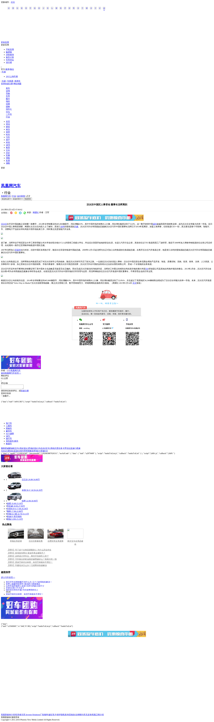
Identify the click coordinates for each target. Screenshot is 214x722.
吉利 (62, 227)
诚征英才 (52, 715)
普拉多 (59, 448)
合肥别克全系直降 (55, 541)
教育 (8, 148)
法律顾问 (79, 715)
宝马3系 (18, 448)
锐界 (24, 501)
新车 (8, 88)
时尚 (8, 134)
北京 (13, 2)
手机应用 (10, 49)
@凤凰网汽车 (15, 370)
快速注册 (9, 84)
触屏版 (9, 52)
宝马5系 (49, 448)
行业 (8, 117)
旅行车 (9, 438)
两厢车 (9, 428)
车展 (4, 72)
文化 (8, 150)
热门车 (9, 423)
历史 (8, 153)
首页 (8, 121)
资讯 (8, 124)
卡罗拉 (65, 448)
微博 (7, 69)
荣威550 (44, 451)
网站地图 (17, 84)
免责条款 (71, 715)
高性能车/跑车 (12, 441)
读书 (8, 145)
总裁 (76, 227)
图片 (8, 99)
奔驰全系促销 (16, 541)
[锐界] (14, 501)
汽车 (8, 137)
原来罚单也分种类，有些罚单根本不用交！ (25, 594)
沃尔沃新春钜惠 (36, 541)
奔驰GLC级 (12, 514)
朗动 (10, 451)
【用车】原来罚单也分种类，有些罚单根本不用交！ (30, 562)
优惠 (8, 104)
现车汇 (9, 109)
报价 (8, 101)
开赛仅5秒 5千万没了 (15, 588)
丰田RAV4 (11, 509)
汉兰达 (25, 479)
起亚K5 (35, 448)
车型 (8, 96)
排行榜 (9, 62)
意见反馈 (88, 715)
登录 (3, 84)
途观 (9, 503)
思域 (30, 448)
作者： (4, 370)
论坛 (8, 112)
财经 (8, 127)
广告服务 (44, 715)
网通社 (36, 212)
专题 (4, 81)
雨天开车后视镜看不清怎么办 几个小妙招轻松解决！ (29, 582)
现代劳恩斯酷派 (27, 451)
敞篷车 (9, 444)
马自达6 (42, 448)
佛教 (8, 163)
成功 (155, 224)
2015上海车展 (12, 76)
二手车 (9, 114)
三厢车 (9, 426)
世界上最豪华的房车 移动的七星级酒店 (23, 584)
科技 (8, 142)
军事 (8, 155)
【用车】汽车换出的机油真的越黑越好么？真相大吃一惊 (32, 559)
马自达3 (4, 451)
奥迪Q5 (10, 516)
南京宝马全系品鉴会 (75, 542)
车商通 (10, 81)
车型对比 (10, 60)
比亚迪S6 (16, 451)
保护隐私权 (62, 715)
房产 (8, 140)
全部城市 (104, 8)
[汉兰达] (14, 479)
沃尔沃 (4, 224)
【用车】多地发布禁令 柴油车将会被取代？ (26, 553)
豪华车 (9, 431)
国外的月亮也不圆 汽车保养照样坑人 (22, 590)
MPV (8, 436)
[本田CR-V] (14, 490)
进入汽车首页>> (8, 577)
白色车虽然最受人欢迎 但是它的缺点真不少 (25, 586)
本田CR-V (26, 490)
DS (147, 269)
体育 (8, 132)
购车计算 (10, 57)
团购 (8, 106)
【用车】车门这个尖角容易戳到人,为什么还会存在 (29, 550)
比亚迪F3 (72, 448)
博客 (8, 158)
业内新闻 (21, 196)
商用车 (17, 81)
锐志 (54, 448)
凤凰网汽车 (11, 185)
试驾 (8, 91)
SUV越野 (10, 434)
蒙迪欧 (12, 448)
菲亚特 (18, 250)
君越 (78, 448)
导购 (8, 93)
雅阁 (3, 448)
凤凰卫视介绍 (98, 715)
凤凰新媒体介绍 (8, 715)
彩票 (8, 161)
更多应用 (5, 42)
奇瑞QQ (37, 451)
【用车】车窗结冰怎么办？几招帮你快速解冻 (27, 565)
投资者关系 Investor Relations (27, 715)
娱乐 (8, 129)
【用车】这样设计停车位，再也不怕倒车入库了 (28, 556)
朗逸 (9, 519)
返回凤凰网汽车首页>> (11, 373)
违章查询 (10, 55)
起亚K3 (25, 448)
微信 (12, 69)
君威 (7, 448)
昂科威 (10, 506)
